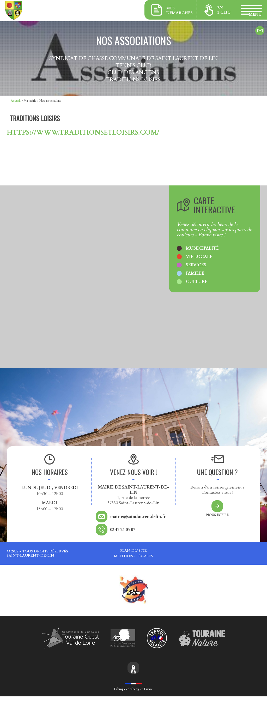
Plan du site (133, 550)
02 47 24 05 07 (122, 530)
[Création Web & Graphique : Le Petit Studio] (133, 668)
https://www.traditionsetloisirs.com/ (83, 132)
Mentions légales (133, 555)
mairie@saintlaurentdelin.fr (138, 517)
